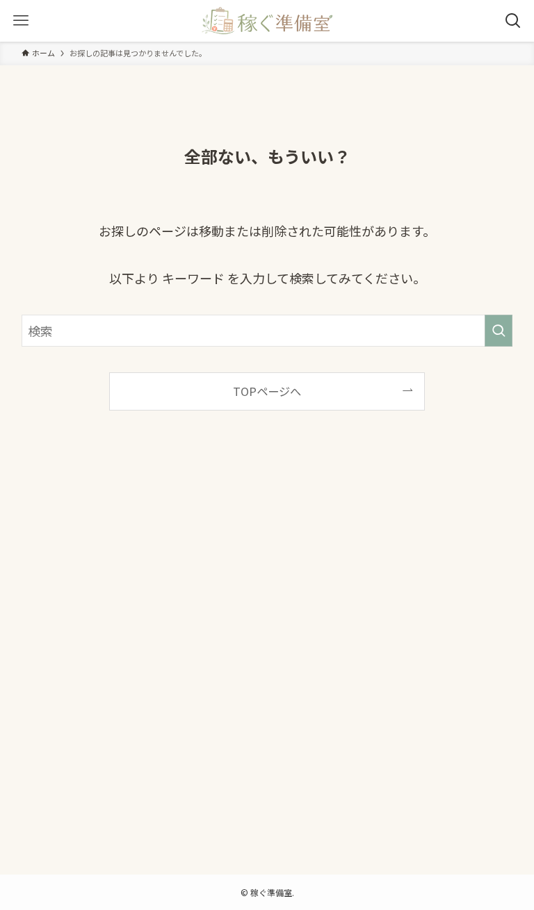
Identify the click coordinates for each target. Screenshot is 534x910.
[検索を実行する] (498, 331)
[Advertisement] (267, 654)
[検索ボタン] (513, 21)
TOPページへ (267, 391)
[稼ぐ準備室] (266, 21)
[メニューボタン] (21, 21)
